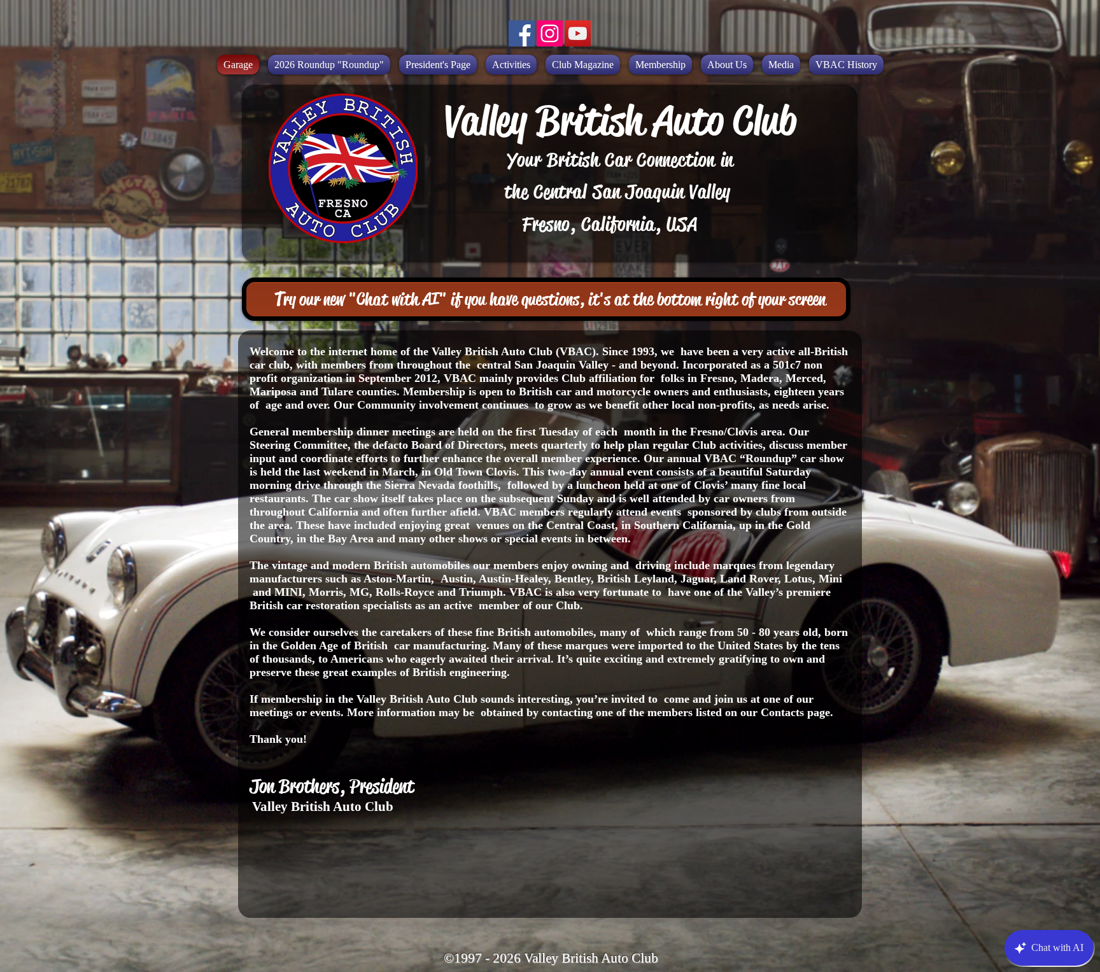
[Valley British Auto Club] (522, 33)
